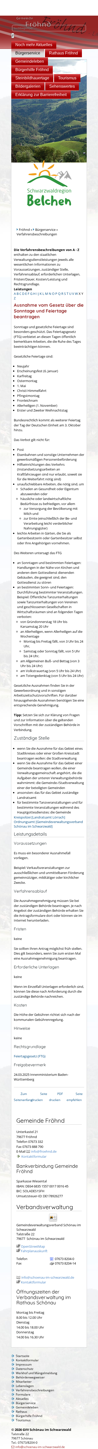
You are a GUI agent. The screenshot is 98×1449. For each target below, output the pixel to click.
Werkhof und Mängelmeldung (36, 1373)
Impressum (24, 1364)
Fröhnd (24, 229)
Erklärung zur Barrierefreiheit (41, 94)
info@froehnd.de (44, 1151)
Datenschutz (24, 1369)
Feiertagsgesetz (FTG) (29, 1056)
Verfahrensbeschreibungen (35, 1390)
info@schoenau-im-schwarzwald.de (47, 1277)
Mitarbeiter (24, 1381)
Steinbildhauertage (32, 78)
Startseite (22, 1356)
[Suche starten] (12, 35)
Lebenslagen (25, 1386)
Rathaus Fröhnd (63, 53)
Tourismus (67, 78)
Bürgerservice (27, 53)
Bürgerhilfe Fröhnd (32, 70)
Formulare (23, 1394)
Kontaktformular (33, 1156)
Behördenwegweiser (30, 1377)
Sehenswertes (62, 86)
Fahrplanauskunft (34, 1251)
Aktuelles (22, 1399)
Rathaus (21, 1411)
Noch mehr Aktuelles (33, 45)
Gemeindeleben (29, 61)
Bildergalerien (27, 86)
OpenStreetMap (33, 1246)
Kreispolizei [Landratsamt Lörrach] (39, 817)
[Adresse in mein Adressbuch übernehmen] (54, 1221)
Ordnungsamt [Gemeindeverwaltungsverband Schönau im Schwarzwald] (48, 824)
